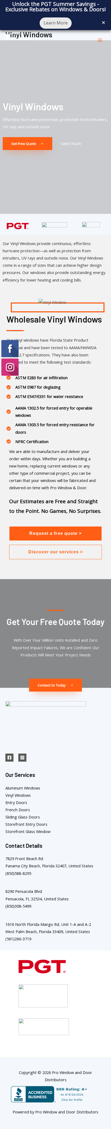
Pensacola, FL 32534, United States (37, 898)
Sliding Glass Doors (22, 817)
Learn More (56, 23)
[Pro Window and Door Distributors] (17, 40)
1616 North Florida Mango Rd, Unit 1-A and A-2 (48, 924)
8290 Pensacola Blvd (23, 891)
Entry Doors (16, 802)
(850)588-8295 (18, 873)
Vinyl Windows (18, 795)
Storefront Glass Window (27, 831)
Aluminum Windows (22, 788)
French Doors (17, 809)
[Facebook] (9, 758)
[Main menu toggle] (100, 40)
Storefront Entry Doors (26, 824)
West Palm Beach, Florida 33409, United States (47, 931)
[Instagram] (22, 758)
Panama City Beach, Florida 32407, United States (49, 865)
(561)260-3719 (18, 938)
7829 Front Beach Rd (24, 858)
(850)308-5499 (18, 906)
